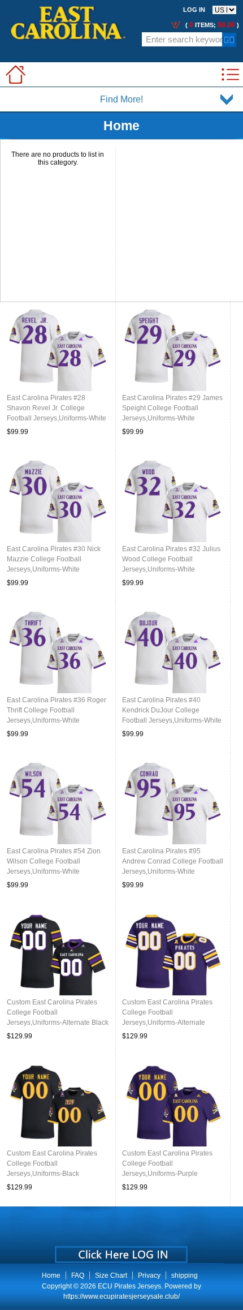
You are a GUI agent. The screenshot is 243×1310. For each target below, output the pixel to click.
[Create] (120, 1250)
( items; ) (211, 25)
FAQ (77, 1275)
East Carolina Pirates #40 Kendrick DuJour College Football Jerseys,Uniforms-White (172, 710)
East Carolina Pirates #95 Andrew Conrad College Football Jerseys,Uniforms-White (172, 861)
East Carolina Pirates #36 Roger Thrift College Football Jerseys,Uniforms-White (56, 710)
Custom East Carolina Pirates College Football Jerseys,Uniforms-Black (52, 1163)
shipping (184, 1275)
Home (51, 1275)
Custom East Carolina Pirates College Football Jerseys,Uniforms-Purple (167, 1163)
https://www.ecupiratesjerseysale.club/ (121, 1296)
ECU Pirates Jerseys (129, 1286)
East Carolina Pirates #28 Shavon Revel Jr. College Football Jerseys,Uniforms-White (56, 408)
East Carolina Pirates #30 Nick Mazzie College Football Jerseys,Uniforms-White (54, 559)
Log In (194, 9)
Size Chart (111, 1275)
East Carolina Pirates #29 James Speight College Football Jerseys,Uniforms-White (172, 408)
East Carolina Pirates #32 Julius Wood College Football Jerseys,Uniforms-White (171, 559)
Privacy (149, 1275)
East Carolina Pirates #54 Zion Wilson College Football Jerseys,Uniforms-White (54, 861)
